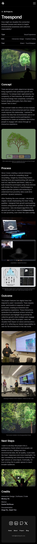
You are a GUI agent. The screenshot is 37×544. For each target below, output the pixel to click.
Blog (27, 530)
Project (22, 530)
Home (10, 530)
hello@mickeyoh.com (18, 536)
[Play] (18, 478)
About (15, 530)
